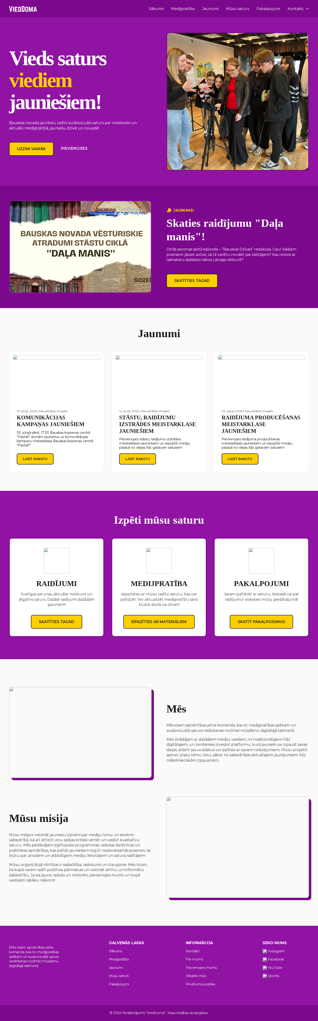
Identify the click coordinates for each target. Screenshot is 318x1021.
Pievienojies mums (201, 968)
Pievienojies (74, 148)
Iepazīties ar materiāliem (159, 622)
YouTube (275, 968)
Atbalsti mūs (196, 976)
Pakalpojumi (268, 9)
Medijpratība (183, 9)
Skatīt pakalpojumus (261, 622)
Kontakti (295, 9)
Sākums (156, 9)
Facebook (276, 959)
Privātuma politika (200, 984)
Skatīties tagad (192, 280)
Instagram (276, 951)
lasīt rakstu (35, 459)
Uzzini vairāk (31, 149)
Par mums (194, 959)
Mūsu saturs (237, 9)
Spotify (273, 976)
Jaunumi (210, 9)
